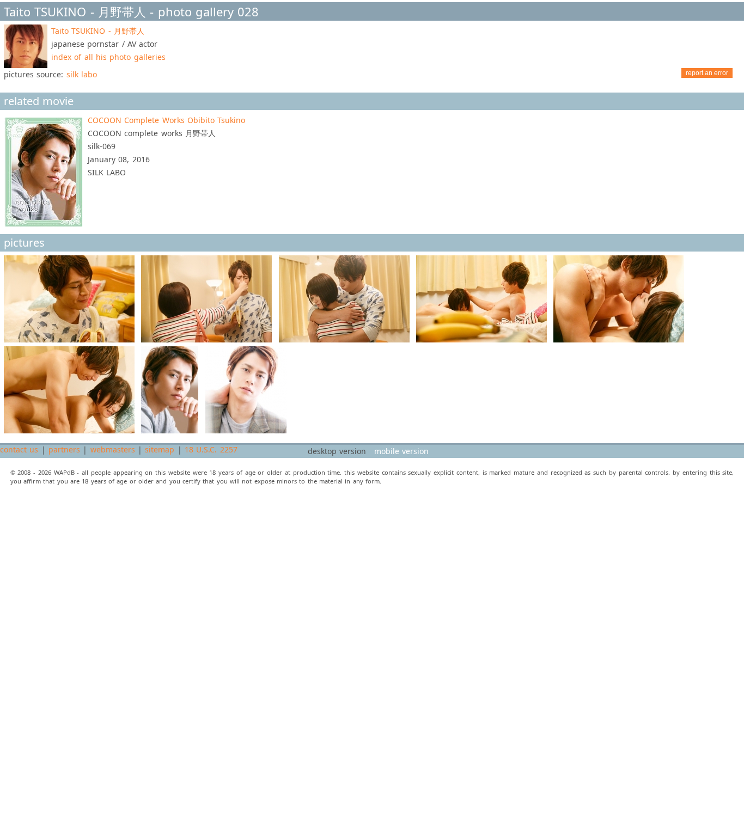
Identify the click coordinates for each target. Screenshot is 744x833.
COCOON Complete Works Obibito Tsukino (166, 120)
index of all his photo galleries (108, 57)
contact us (19, 449)
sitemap (159, 449)
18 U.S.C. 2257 (211, 449)
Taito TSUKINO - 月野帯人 (97, 31)
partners (64, 449)
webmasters (112, 449)
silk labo (81, 74)
